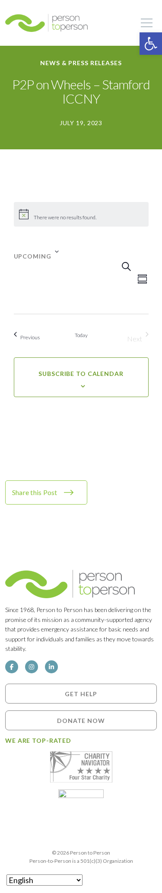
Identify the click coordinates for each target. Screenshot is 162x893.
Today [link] (81, 335)
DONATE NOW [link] (81, 720)
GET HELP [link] (81, 693)
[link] (151, 43)
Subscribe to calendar (80, 373)
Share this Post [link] (34, 492)
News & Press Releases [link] (80, 62)
